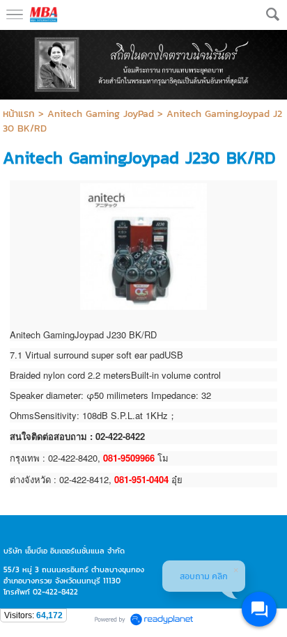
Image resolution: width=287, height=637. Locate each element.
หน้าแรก (19, 114)
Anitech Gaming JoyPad (100, 114)
